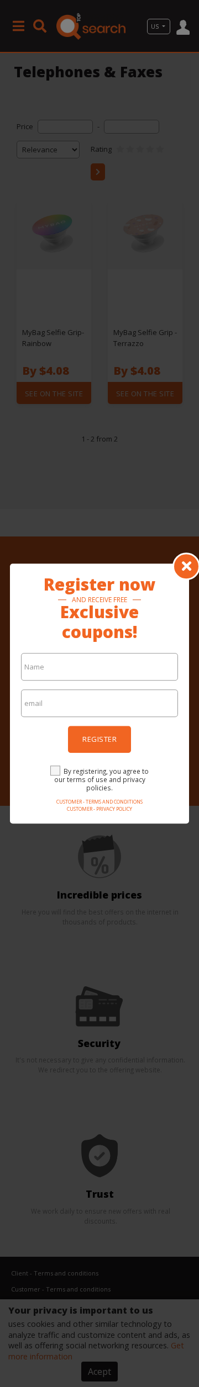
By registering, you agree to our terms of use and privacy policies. (101, 779)
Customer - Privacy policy (99, 808)
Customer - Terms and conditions (99, 801)
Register (99, 739)
